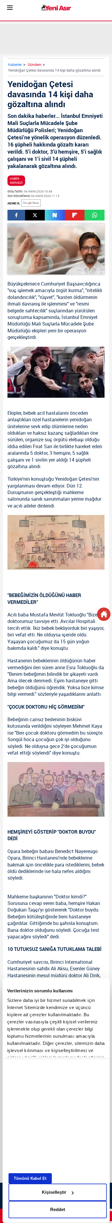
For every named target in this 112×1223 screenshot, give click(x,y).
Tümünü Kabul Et (30, 1178)
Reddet (57, 1209)
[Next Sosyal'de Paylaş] (55, 215)
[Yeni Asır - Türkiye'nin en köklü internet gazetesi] (56, 7)
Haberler (15, 64)
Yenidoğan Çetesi (73, 479)
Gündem (34, 64)
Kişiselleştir (54, 1192)
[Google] (31, 203)
